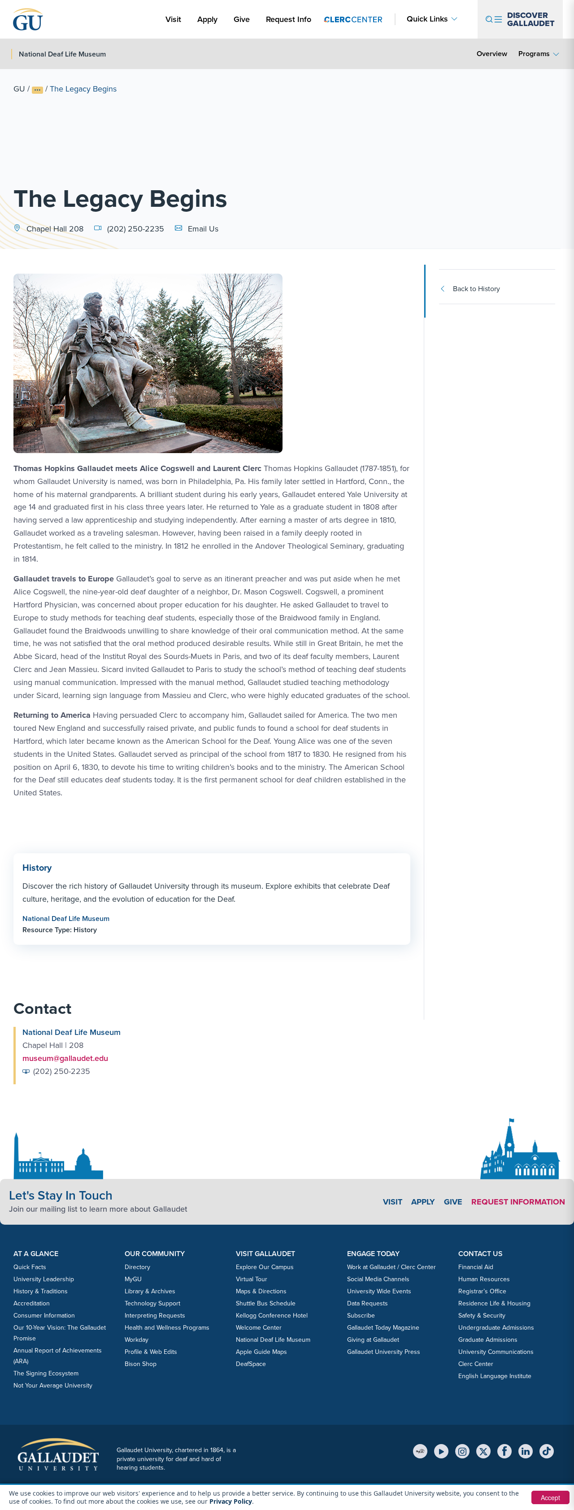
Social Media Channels (378, 1279)
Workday (136, 1339)
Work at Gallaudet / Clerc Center (391, 1267)
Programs (534, 53)
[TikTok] (546, 1451)
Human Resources (484, 1279)
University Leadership (43, 1279)
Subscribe (361, 1315)
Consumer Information (44, 1315)
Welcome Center (259, 1327)
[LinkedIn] (525, 1451)
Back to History (476, 289)
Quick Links (427, 19)
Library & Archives (150, 1291)
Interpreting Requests (155, 1315)
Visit (173, 19)
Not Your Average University (52, 1385)
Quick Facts (29, 1267)
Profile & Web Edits (151, 1352)
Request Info (288, 19)
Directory (137, 1267)
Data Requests (367, 1303)
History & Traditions (40, 1291)
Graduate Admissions (487, 1339)
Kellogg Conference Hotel (272, 1315)
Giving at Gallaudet (373, 1339)
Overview (492, 53)
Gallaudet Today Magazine (383, 1327)
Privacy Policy (230, 1501)
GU (19, 89)
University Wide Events (379, 1291)
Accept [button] (550, 1497)
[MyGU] (420, 1451)
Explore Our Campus (265, 1267)
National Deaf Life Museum (65, 918)
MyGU (133, 1279)
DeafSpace (251, 1364)
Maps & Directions (261, 1291)
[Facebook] (504, 1451)
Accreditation (31, 1303)
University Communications (496, 1352)
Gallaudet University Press (383, 1352)
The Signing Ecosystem (45, 1373)
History (37, 867)
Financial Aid (475, 1267)
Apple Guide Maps (261, 1352)
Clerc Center (475, 1364)
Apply (209, 19)
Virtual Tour (251, 1279)
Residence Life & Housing (494, 1303)
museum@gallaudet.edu (65, 1058)
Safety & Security (481, 1315)
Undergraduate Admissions (496, 1327)
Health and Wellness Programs (167, 1327)
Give (242, 19)
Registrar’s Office (482, 1291)
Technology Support (152, 1303)
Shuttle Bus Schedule (266, 1303)
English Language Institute (494, 1376)
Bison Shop (141, 1364)
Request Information (518, 1202)
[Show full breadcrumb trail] (37, 90)
